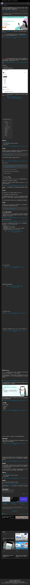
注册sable (6, 133)
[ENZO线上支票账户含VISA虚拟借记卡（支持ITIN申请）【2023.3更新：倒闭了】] (15, 499)
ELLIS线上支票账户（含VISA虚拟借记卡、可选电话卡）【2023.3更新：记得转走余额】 (6, 503)
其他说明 (6, 132)
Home (2, 5)
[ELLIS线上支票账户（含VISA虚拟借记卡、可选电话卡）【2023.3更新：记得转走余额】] (6, 499)
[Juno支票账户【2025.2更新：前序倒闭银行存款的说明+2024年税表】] (24, 499)
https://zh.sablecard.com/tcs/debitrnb (10, 208)
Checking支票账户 (22, 10)
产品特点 (7, 125)
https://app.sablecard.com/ (8, 154)
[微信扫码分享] (20, 514)
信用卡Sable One (7, 128)
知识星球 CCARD (8, 95)
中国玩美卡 (25, 10)
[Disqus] (15, 569)
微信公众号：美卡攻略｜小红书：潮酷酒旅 (7, 10)
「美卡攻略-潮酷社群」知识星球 (9, 31)
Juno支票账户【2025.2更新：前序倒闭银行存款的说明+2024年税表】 (23, 503)
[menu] (28, 3)
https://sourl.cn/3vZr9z (6, 142)
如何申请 (7, 122)
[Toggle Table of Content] (11, 119)
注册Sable (6, 121)
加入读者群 (9, 485)
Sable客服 (6, 129)
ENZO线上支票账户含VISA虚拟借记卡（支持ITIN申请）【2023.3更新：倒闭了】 (15, 503)
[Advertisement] (15, 525)
